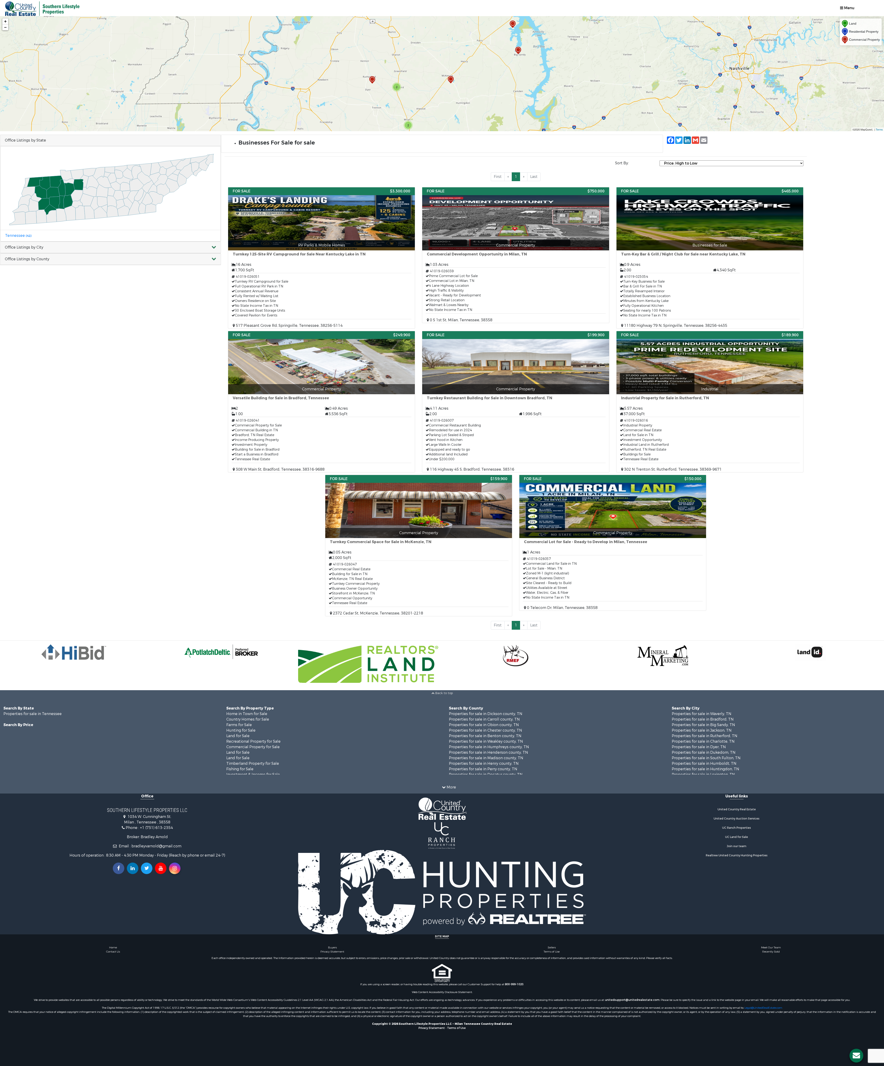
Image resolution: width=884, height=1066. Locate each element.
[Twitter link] (146, 868)
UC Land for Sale (736, 837)
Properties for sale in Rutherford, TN (704, 735)
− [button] (5, 27)
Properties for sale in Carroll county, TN (484, 719)
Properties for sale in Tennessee (32, 713)
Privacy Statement (332, 951)
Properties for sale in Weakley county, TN (486, 741)
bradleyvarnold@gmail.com (156, 846)
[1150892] (451, 80)
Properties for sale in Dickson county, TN (485, 713)
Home (113, 947)
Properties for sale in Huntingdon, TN (705, 769)
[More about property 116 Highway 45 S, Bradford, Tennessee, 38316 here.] (515, 401)
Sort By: (622, 163)
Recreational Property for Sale (253, 741)
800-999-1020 (514, 984)
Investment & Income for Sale (253, 774)
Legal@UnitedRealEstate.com (763, 1008)
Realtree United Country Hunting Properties (737, 855)
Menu (848, 8)
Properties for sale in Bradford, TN (703, 719)
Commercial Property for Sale (253, 746)
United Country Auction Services (736, 818)
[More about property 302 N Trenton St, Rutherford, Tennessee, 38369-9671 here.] (709, 401)
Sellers (552, 947)
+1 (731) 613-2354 (156, 827)
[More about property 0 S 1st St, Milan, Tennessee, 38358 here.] (515, 255)
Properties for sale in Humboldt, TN (704, 763)
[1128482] (512, 24)
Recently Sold (771, 951)
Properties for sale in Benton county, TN (485, 735)
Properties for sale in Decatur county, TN (486, 774)
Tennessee (18, 235)
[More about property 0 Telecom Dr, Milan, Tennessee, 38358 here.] (612, 543)
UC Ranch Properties (736, 828)
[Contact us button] (856, 1056)
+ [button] (5, 21)
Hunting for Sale (241, 730)
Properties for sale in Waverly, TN (701, 713)
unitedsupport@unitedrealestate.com (632, 1000)
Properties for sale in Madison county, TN (486, 758)
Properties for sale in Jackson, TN (702, 730)
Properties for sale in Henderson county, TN (488, 752)
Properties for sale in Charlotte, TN (703, 741)
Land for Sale (238, 735)
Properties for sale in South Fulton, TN (706, 758)
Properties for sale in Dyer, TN (699, 746)
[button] (110, 247)
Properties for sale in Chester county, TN (485, 730)
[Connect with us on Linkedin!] (132, 868)
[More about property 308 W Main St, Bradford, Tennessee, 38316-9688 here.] (321, 401)
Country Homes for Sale (247, 719)
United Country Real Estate (737, 809)
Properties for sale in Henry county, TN (484, 763)
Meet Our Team (771, 947)
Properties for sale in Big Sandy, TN (703, 724)
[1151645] (518, 50)
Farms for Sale (239, 724)
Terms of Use (552, 951)
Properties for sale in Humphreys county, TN (489, 746)
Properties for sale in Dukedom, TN (704, 752)
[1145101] (372, 80)
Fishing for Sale (239, 769)
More (451, 787)
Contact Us (113, 951)
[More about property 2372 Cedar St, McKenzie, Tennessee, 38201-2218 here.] (418, 545)
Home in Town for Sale (246, 713)
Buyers (332, 947)
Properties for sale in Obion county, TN (484, 724)
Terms (879, 129)
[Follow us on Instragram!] (174, 868)
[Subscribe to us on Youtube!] (160, 868)
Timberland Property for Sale (252, 763)
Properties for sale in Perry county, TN (483, 769)
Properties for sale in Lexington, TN (703, 774)
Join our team (736, 846)
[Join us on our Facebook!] (118, 868)
